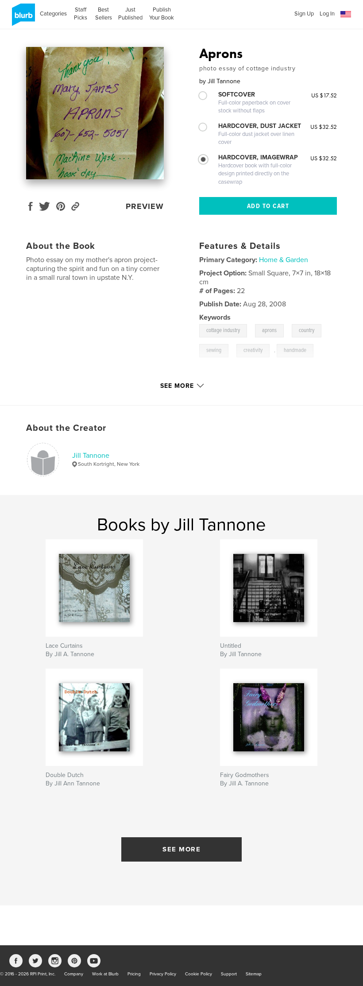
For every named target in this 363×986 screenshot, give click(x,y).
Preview (145, 206)
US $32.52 (323, 127)
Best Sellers (103, 13)
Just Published (130, 13)
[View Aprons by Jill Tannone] (95, 113)
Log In (327, 13)
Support (229, 974)
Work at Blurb (105, 974)
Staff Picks (80, 13)
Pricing (134, 974)
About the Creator (66, 428)
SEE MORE (181, 849)
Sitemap (254, 974)
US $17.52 (324, 95)
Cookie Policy (198, 974)
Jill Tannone (90, 455)
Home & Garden (283, 259)
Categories (53, 13)
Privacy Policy (163, 974)
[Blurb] (22, 18)
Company (73, 974)
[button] (345, 14)
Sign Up (304, 13)
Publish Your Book (161, 13)
